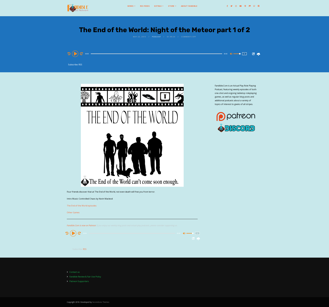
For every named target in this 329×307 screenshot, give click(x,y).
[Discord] (258, 6)
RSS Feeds (145, 6)
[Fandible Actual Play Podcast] (78, 8)
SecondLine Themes (100, 302)
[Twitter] (231, 6)
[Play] (75, 53)
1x (244, 53)
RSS (80, 64)
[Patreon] (249, 6)
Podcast (156, 37)
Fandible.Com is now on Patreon (81, 225)
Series (130, 6)
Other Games (73, 212)
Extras (158, 6)
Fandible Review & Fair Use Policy (85, 276)
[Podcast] (245, 6)
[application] (157, 53)
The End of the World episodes (82, 205)
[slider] (237, 56)
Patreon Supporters (79, 281)
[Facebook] (227, 6)
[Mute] (231, 54)
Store (171, 6)
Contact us (74, 272)
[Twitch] (254, 6)
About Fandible (189, 6)
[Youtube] (240, 6)
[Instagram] (236, 6)
